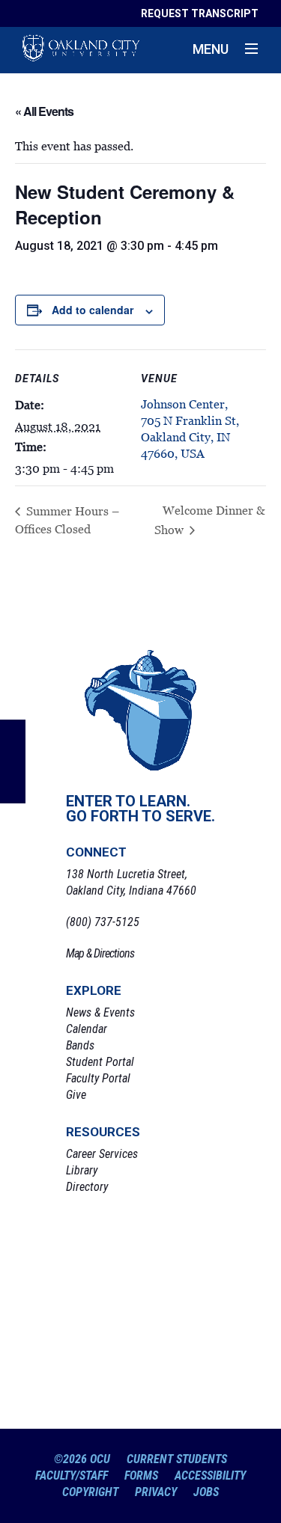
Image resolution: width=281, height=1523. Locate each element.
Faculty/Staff (71, 1475)
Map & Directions (100, 953)
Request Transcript (200, 13)
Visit (141, 1293)
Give (76, 1095)
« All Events (44, 111)
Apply (141, 1351)
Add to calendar (92, 309)
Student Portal (100, 1062)
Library (81, 1170)
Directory (87, 1187)
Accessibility (210, 1475)
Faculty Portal (98, 1078)
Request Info (140, 1235)
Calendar (86, 1029)
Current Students (177, 1459)
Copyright (90, 1492)
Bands (80, 1045)
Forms (141, 1475)
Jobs (206, 1492)
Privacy (156, 1492)
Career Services (102, 1154)
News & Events (100, 1012)
